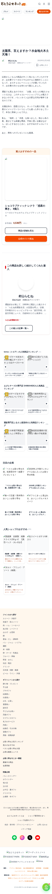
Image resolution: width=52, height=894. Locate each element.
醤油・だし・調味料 (10, 639)
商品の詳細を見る (26, 231)
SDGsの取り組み (32, 871)
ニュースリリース (20, 871)
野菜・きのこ (8, 660)
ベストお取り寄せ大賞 (11, 748)
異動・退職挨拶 (9, 735)
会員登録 (6, 766)
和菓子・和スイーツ (10, 622)
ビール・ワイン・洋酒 (11, 673)
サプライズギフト (9, 718)
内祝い (5, 725)
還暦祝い (6, 704)
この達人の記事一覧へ (19, 328)
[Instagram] (22, 837)
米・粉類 (6, 649)
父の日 (5, 786)
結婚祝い (6, 694)
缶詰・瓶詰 (7, 663)
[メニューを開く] (49, 4)
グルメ (6, 11)
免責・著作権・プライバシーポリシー (19, 825)
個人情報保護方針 (28, 868)
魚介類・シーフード (10, 629)
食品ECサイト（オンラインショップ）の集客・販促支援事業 (30, 875)
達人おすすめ (43, 11)
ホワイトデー (8, 779)
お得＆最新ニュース (10, 752)
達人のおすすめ (9, 745)
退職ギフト (7, 732)
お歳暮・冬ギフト (9, 797)
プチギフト (7, 691)
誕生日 (5, 708)
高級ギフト (7, 715)
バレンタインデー (9, 776)
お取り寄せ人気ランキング (13, 742)
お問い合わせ (42, 825)
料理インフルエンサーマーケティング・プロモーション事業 (26, 878)
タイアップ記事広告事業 (26, 881)
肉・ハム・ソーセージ (11, 625)
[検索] (39, 4)
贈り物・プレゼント (10, 684)
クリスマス (7, 793)
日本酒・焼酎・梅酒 (10, 670)
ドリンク (6, 667)
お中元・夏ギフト (9, 790)
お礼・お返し (8, 701)
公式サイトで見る (26, 239)
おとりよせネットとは (15, 816)
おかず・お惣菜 (9, 632)
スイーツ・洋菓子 (9, 618)
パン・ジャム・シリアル (12, 643)
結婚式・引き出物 (9, 728)
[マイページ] (44, 4)
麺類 (4, 646)
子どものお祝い (9, 711)
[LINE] (14, 837)
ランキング (29, 11)
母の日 (5, 783)
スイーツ (17, 11)
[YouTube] (37, 837)
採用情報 (38, 868)
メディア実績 (26, 829)
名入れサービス (9, 721)
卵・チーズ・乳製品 (10, 653)
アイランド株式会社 (15, 868)
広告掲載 (45, 868)
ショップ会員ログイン (26, 820)
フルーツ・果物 (9, 656)
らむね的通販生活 (12, 320)
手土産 (5, 687)
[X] (29, 837)
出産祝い (6, 697)
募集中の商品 (8, 762)
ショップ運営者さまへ (36, 816)
